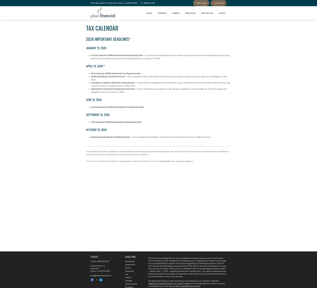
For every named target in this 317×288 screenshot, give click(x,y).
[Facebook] (92, 280)
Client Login (201, 3)
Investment (130, 264)
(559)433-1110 (149, 3)
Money (128, 277)
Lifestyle (128, 281)
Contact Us (218, 3)
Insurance (129, 271)
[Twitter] (96, 280)
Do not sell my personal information (184, 286)
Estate (128, 268)
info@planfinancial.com (101, 275)
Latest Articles (131, 284)
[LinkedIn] (101, 280)
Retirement (130, 261)
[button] (149, 13)
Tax (126, 274)
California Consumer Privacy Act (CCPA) (165, 283)
